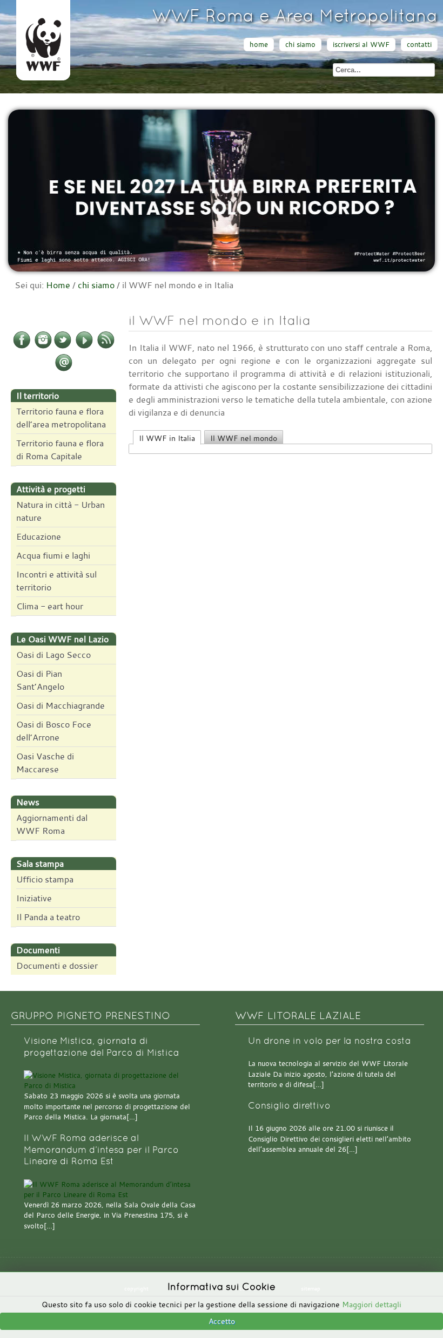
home (259, 44)
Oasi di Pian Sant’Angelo (40, 680)
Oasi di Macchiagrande (60, 705)
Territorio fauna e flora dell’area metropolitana (61, 417)
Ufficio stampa (44, 879)
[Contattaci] (63, 369)
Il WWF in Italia (167, 438)
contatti (419, 44)
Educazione (38, 536)
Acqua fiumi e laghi (53, 555)
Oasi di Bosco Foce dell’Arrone (53, 730)
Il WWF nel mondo (243, 438)
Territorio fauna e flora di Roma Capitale (60, 449)
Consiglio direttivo (289, 1106)
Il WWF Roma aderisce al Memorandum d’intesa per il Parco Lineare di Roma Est (101, 1149)
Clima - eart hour (49, 606)
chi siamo (300, 44)
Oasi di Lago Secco (53, 655)
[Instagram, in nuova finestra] (43, 346)
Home (58, 285)
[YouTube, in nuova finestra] (84, 346)
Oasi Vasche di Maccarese (45, 762)
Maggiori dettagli (371, 1304)
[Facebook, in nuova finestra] (21, 346)
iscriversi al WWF (361, 44)
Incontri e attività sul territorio (56, 580)
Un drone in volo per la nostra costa (329, 1041)
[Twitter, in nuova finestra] (62, 346)
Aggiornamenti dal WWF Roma (52, 824)
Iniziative (34, 898)
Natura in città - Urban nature (60, 511)
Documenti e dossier (57, 966)
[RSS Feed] (106, 346)
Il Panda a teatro (48, 917)
